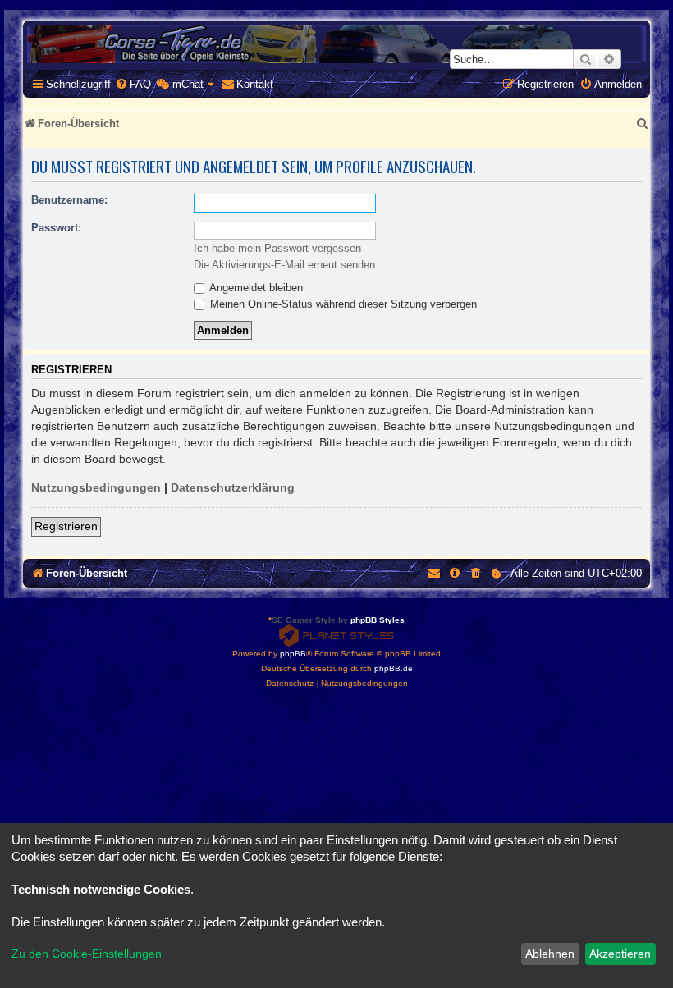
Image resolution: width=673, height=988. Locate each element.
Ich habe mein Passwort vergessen (277, 248)
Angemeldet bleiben (255, 287)
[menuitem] (133, 84)
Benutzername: (69, 200)
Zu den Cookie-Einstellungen (86, 953)
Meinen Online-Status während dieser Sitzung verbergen (342, 304)
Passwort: (56, 228)
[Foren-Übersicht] (336, 44)
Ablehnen (550, 953)
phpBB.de (393, 668)
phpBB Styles (377, 619)
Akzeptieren (620, 953)
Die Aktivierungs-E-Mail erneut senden (284, 264)
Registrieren (66, 526)
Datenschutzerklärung (233, 487)
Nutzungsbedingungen (96, 487)
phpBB (293, 653)
